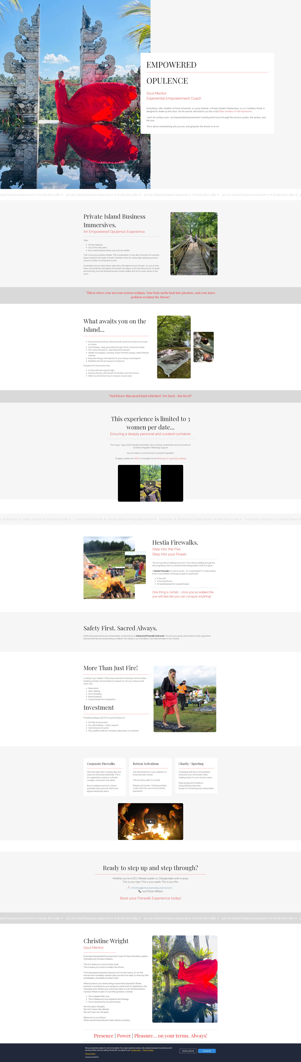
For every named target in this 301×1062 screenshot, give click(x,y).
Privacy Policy (90, 1054)
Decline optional (188, 1051)
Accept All (207, 1051)
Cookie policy (136, 1050)
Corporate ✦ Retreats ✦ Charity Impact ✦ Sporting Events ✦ (92, 519)
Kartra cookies (148, 1050)
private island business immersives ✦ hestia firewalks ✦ (80, 195)
